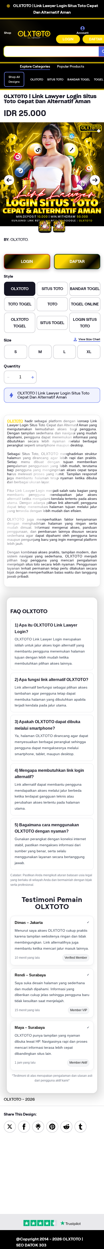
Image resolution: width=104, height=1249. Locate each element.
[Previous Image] (9, 180)
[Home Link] (34, 34)
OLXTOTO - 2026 (19, 1099)
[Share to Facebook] (24, 1126)
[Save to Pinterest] (52, 1126)
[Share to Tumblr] (80, 1126)
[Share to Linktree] (38, 1126)
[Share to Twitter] (10, 1126)
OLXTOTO (15, 421)
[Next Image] (95, 180)
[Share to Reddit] (66, 1126)
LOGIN (68, 39)
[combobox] (51, 51)
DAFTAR (77, 261)
